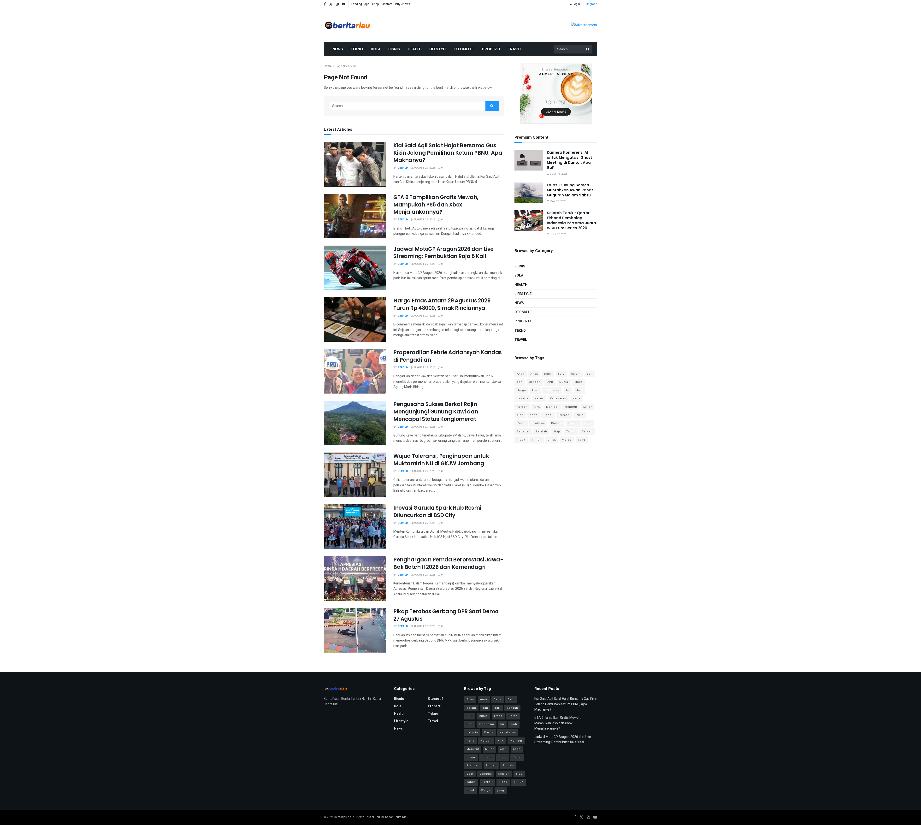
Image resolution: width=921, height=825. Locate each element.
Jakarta (522, 398)
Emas (578, 382)
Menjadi (552, 407)
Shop (375, 4)
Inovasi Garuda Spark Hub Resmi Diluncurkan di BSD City (437, 511)
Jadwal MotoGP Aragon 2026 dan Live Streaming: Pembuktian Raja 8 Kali (443, 252)
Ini (568, 390)
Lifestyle (438, 49)
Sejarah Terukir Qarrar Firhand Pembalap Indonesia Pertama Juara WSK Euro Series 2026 (571, 220)
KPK (537, 407)
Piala (580, 415)
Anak (534, 374)
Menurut (571, 407)
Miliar (587, 407)
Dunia (563, 382)
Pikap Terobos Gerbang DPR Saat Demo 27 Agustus (445, 615)
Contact (387, 4)
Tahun (571, 432)
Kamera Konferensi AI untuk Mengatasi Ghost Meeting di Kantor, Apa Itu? (569, 160)
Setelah (541, 432)
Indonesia (552, 390)
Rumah (556, 423)
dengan (535, 382)
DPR (550, 382)
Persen (564, 415)
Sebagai (523, 432)
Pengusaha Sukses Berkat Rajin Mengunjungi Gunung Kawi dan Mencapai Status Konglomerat (435, 412)
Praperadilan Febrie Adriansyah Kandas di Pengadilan (447, 356)
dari (520, 382)
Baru (561, 374)
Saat (588, 423)
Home (328, 66)
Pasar (548, 415)
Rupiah (573, 423)
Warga (567, 440)
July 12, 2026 (558, 234)
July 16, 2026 (558, 174)
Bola (376, 49)
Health (415, 49)
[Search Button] (588, 49)
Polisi (521, 423)
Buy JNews (402, 4)
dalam (576, 374)
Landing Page (360, 4)
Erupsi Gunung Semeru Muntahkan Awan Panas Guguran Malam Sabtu (570, 190)
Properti (491, 49)
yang (581, 440)
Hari (535, 390)
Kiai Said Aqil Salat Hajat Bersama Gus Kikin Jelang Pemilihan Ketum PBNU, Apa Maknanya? (447, 153)
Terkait (587, 432)
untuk (552, 440)
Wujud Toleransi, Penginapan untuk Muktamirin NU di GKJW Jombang (441, 459)
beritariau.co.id (344, 817)
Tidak (521, 440)
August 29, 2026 (424, 168)
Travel (514, 49)
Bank (548, 374)
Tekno (357, 49)
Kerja (576, 398)
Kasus (539, 398)
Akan (520, 374)
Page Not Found (346, 66)
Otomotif (464, 49)
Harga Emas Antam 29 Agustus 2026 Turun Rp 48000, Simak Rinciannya (441, 304)
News (337, 49)
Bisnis (394, 49)
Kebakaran (558, 398)
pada (533, 415)
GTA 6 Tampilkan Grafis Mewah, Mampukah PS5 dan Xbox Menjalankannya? (435, 205)
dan (590, 374)
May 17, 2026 (557, 201)
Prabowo (538, 423)
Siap (556, 432)
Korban (522, 407)
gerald (402, 168)
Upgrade (591, 4)
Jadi (579, 390)
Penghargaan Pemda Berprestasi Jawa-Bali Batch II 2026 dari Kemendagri (448, 563)
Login (576, 4)
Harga (521, 390)
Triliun (536, 440)
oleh (520, 415)
